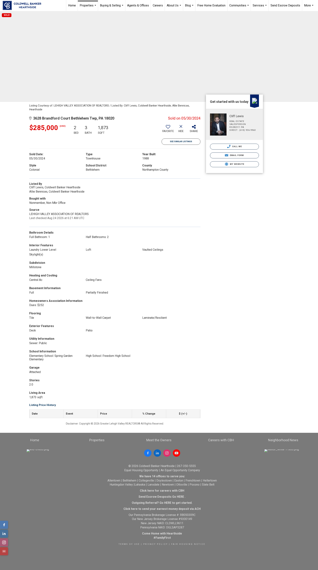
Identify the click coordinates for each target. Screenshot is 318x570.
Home (72, 5)
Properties (88, 7)
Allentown (113, 480)
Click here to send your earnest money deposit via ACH (162, 509)
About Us (174, 7)
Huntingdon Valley (121, 484)
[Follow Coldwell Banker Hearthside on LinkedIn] (157, 453)
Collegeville (146, 480)
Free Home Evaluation (211, 5)
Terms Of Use (129, 544)
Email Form (236, 155)
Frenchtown (193, 480)
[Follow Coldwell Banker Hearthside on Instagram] (167, 453)
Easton (178, 480)
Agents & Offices (138, 5)
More (309, 7)
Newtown (168, 484)
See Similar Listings (181, 141)
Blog (189, 7)
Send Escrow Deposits (285, 5)
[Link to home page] (24, 5)
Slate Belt (208, 484)
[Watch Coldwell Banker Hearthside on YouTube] (176, 453)
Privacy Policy (155, 544)
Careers (158, 5)
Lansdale (153, 484)
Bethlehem (129, 480)
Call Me (236, 146)
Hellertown (210, 480)
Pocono (194, 484)
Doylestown (164, 480)
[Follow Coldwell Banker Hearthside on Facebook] (147, 453)
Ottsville (181, 484)
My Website (236, 164)
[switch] (168, 130)
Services (260, 7)
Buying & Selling (112, 7)
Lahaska (140, 484)
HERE (180, 496)
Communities (239, 7)
